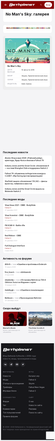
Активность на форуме (17, 258)
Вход (48, 5)
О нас (31, 401)
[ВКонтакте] (5, 364)
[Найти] (41, 5)
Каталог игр (34, 376)
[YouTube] (17, 364)
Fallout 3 (32, 391)
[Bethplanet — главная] (22, 4)
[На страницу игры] (27, 49)
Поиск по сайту (35, 413)
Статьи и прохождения (13, 383)
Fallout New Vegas (37, 387)
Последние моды (14, 199)
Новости (7, 376)
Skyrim (31, 383)
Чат (4, 405)
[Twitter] (23, 364)
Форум (6, 401)
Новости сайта (35, 405)
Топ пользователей (11, 413)
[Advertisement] (27, 120)
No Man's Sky (14, 66)
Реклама (32, 409)
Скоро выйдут (12, 308)
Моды (5, 380)
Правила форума (10, 416)
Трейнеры (7, 387)
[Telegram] (11, 364)
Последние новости (15, 152)
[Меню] (5, 4)
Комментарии (9, 409)
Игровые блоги (9, 391)
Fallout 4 (32, 380)
